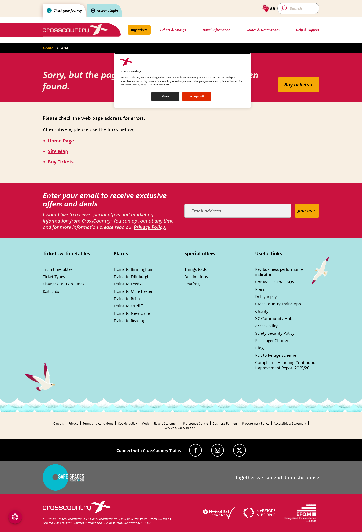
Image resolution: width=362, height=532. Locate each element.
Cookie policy (127, 423)
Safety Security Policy (275, 333)
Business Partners (225, 423)
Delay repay (266, 296)
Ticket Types (54, 276)
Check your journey (68, 10)
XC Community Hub (273, 318)
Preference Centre (195, 423)
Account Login (107, 10)
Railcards (51, 291)
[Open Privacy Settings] (15, 517)
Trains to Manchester (133, 291)
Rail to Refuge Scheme (275, 355)
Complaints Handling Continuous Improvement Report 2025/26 (286, 365)
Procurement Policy (255, 423)
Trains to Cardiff (128, 305)
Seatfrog (192, 283)
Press (260, 289)
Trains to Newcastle (132, 313)
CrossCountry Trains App (278, 303)
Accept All (196, 96)
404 (64, 47)
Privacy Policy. (150, 227)
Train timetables (57, 269)
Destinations (196, 276)
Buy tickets (139, 30)
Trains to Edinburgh (132, 276)
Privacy (73, 423)
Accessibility (266, 325)
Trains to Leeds (127, 283)
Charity (261, 311)
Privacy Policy (139, 84)
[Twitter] (239, 450)
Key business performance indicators (279, 272)
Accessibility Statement (290, 423)
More (165, 96)
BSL (273, 8)
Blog (259, 347)
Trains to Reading (129, 320)
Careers (58, 423)
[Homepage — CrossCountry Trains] (75, 29)
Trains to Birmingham (134, 269)
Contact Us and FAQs (274, 281)
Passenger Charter (271, 340)
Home (48, 47)
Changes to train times (63, 283)
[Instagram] (217, 450)
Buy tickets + (298, 84)
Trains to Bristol (128, 298)
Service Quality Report (179, 428)
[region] (182, 80)
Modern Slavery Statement (159, 423)
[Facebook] (195, 450)
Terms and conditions (98, 423)
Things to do (196, 269)
